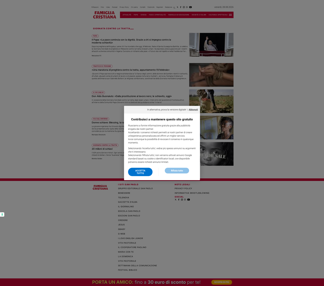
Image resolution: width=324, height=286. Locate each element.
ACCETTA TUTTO (140, 172)
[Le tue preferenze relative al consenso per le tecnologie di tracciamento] (2, 214)
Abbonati (193, 109)
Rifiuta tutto (177, 170)
